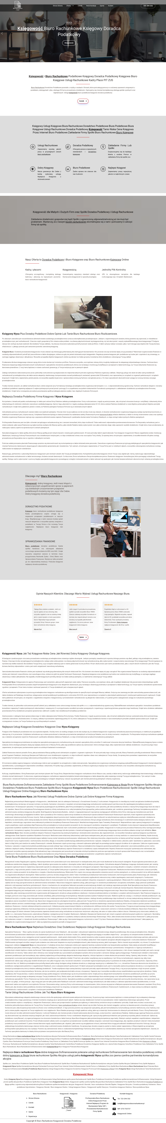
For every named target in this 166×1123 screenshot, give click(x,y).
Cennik (80, 6)
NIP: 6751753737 (124, 1109)
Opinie (102, 6)
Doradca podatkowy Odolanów (144, 1084)
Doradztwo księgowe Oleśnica (121, 1087)
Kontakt (110, 6)
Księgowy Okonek (43, 1087)
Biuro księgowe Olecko (59, 1087)
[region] (83, 33)
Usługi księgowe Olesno (77, 1087)
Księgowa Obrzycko (125, 1084)
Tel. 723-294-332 (124, 1099)
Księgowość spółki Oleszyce (98, 1087)
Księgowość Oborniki (82, 1084)
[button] (71, 6)
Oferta (68, 6)
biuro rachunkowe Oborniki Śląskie (104, 1084)
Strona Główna (58, 6)
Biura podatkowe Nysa (141, 1087)
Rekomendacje (91, 6)
